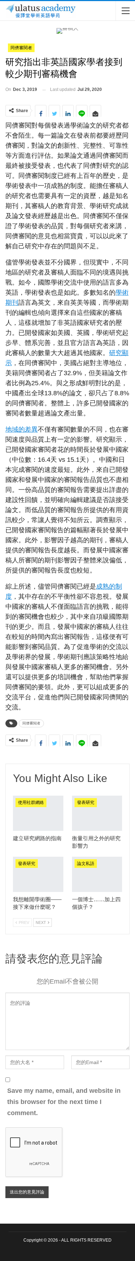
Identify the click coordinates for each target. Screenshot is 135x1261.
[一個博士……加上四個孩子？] (97, 874)
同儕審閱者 (21, 47)
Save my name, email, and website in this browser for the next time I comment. (64, 1101)
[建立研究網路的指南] (38, 813)
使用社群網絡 (31, 802)
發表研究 (85, 802)
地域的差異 (21, 429)
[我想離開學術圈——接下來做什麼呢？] (38, 874)
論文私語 (85, 863)
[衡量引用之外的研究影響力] (97, 813)
